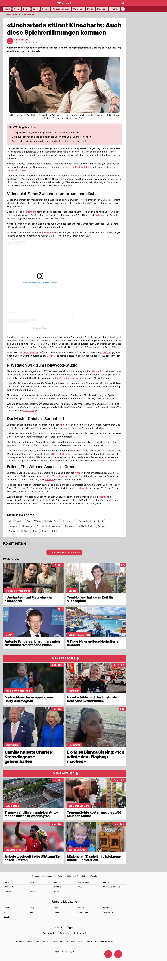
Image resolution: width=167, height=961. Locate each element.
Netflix (68, 383)
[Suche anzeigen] (119, 2)
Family (106, 908)
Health (6, 908)
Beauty (7, 917)
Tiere (31, 912)
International (28, 14)
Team (29, 941)
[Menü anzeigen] (124, 3)
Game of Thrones (61, 454)
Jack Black (78, 347)
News (6, 882)
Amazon (79, 473)
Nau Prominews (21, 39)
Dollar (98, 215)
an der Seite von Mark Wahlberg (74, 167)
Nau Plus (57, 887)
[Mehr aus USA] (64, 773)
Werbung (20, 941)
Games (81, 887)
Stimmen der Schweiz (112, 887)
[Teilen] (108, 954)
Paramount (30, 211)
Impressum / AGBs (75, 941)
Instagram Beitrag (40, 328)
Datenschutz (58, 941)
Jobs (37, 941)
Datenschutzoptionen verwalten (99, 941)
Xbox (62, 424)
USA (16, 42)
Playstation (97, 371)
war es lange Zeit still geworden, (55, 476)
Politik (31, 882)
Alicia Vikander (30, 352)
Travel (56, 912)
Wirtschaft (8, 887)
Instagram (47, 232)
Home (8, 14)
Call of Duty (29, 410)
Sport (56, 882)
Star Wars (59, 378)
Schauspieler (72, 378)
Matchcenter (83, 882)
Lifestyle (7, 891)
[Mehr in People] (64, 658)
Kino (81, 200)
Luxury (81, 908)
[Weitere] (123, 9)
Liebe (56, 908)
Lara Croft (105, 352)
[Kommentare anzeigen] (118, 954)
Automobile (83, 912)
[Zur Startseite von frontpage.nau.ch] (64, 3)
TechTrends (108, 912)
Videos (32, 887)
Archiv (56, 891)
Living (31, 908)
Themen (32, 891)
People (16, 14)
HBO (73, 450)
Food (6, 912)
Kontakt (46, 941)
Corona (51, 355)
